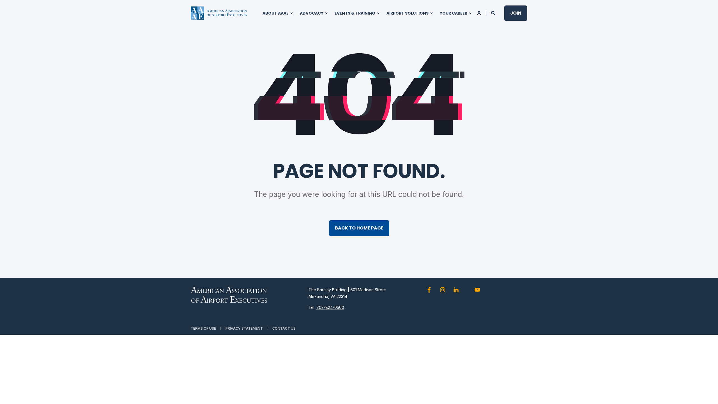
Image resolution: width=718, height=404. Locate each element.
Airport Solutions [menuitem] (407, 13)
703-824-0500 (330, 307)
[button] (706, 392)
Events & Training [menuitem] (355, 13)
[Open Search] (493, 12)
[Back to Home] (219, 13)
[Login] (479, 12)
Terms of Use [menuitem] (203, 328)
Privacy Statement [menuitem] (244, 328)
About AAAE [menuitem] (276, 13)
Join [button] (515, 13)
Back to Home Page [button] (359, 228)
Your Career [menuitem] (453, 13)
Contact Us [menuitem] (284, 328)
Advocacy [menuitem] (311, 13)
